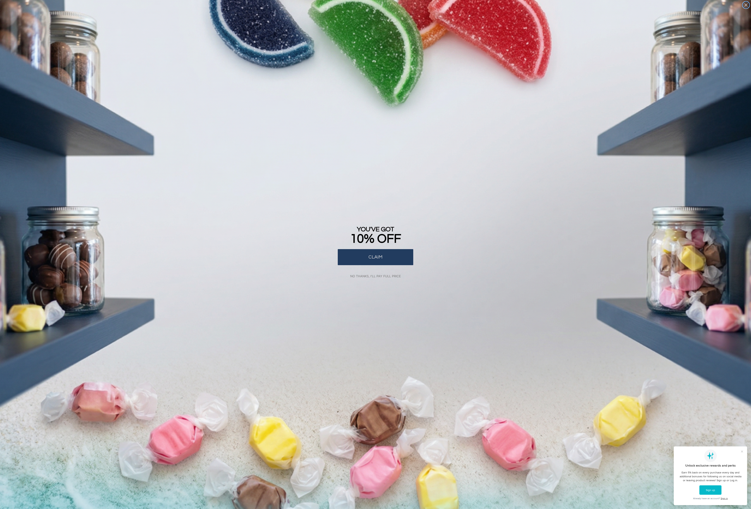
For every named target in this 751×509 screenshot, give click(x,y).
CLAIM (375, 257)
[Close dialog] (746, 5)
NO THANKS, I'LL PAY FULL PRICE (375, 276)
